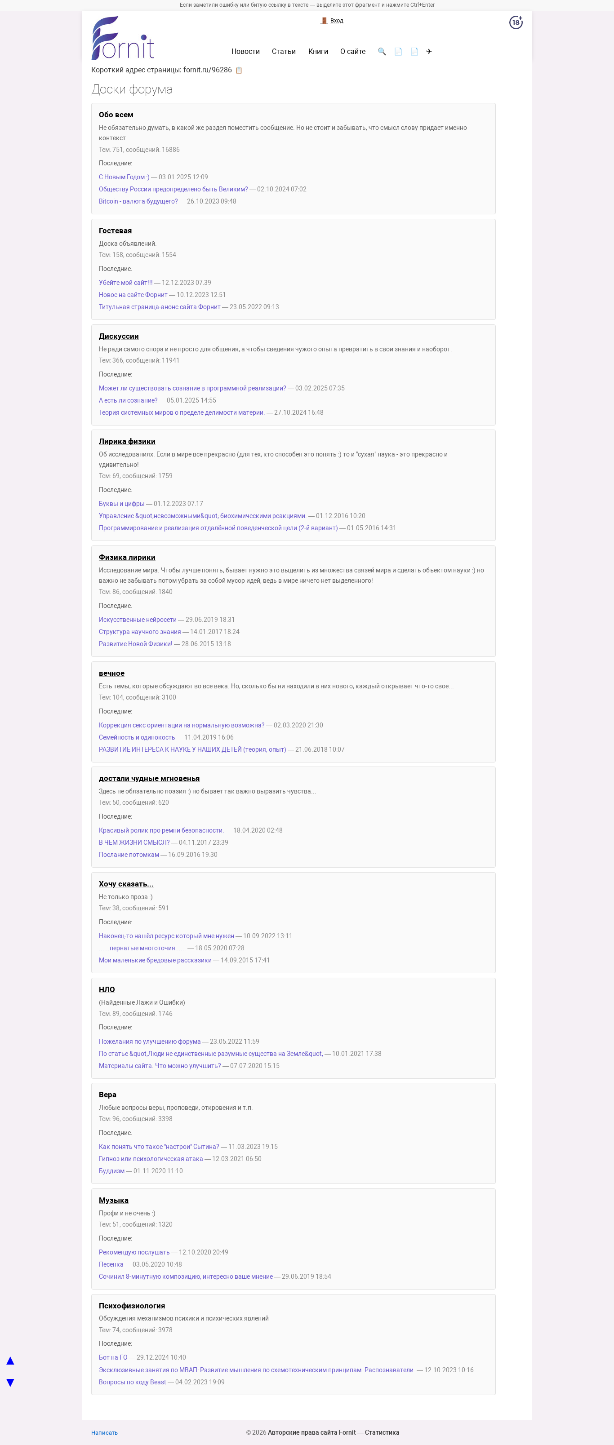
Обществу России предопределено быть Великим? (173, 189)
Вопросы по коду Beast (132, 1382)
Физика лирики (127, 557)
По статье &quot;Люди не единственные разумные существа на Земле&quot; (211, 1054)
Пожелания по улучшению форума (150, 1042)
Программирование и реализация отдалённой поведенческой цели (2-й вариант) (218, 528)
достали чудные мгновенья (149, 778)
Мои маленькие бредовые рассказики (155, 960)
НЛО (107, 989)
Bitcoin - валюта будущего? (139, 201)
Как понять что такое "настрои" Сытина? (159, 1147)
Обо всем (116, 114)
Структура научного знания (140, 632)
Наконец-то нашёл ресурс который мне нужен (166, 936)
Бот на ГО (113, 1357)
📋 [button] (239, 70)
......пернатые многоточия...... (142, 948)
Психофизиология (132, 1305)
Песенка (111, 1264)
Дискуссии (119, 336)
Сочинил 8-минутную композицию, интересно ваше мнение (186, 1277)
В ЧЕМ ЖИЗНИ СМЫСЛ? (134, 843)
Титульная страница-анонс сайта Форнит (160, 307)
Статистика (382, 1432)
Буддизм (112, 1171)
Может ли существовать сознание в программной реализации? (192, 388)
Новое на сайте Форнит (133, 295)
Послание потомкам (129, 855)
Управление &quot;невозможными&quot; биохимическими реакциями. (203, 516)
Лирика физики (127, 441)
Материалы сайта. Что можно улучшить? (160, 1066)
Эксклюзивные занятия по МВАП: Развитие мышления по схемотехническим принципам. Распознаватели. (257, 1370)
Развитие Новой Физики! (136, 644)
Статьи (284, 51)
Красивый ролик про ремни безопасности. (161, 830)
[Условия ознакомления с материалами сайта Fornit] (516, 24)
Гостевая (115, 230)
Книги (318, 51)
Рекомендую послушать (134, 1252)
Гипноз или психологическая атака (151, 1159)
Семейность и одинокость (137, 737)
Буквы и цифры (122, 504)
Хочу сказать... (126, 883)
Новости (245, 51)
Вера (107, 1094)
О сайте (352, 51)
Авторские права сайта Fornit (312, 1432)
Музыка (114, 1200)
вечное (112, 673)
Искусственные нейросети (138, 620)
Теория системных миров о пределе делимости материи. (182, 413)
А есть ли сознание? (128, 400)
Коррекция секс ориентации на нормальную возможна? (182, 725)
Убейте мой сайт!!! (126, 283)
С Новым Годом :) (124, 177)
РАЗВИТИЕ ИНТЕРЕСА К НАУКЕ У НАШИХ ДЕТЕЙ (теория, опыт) (192, 750)
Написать (104, 1432)
